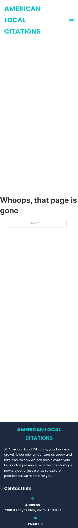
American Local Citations (22, 20)
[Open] (71, 20)
